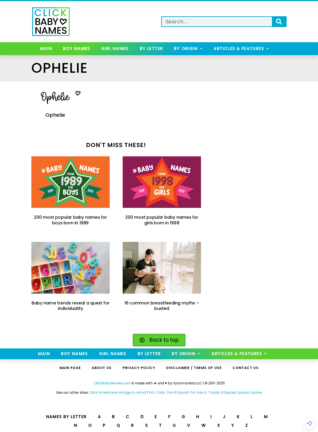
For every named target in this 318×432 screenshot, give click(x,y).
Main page (70, 367)
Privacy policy (139, 367)
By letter (151, 49)
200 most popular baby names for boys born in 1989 (70, 220)
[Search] (279, 21)
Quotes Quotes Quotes (242, 392)
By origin (186, 49)
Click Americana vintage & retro (116, 392)
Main (46, 49)
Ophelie (55, 115)
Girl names (115, 49)
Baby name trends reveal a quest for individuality (70, 305)
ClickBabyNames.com (112, 383)
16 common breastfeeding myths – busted (161, 305)
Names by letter (66, 417)
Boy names (76, 49)
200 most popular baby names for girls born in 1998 (161, 220)
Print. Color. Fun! (160, 392)
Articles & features (239, 49)
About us (101, 367)
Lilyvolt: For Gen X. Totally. (199, 392)
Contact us (246, 367)
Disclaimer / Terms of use (194, 367)
